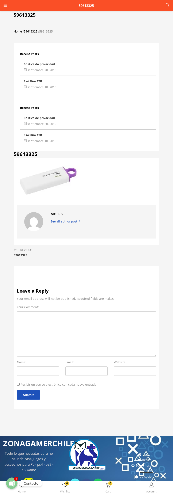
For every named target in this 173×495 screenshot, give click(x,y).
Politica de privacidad (39, 64)
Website (119, 362)
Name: (21, 362)
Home (18, 31)
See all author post (64, 221)
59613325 (30, 31)
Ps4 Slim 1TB (33, 81)
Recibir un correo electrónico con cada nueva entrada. (58, 384)
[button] (108, 488)
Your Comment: (28, 307)
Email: (69, 362)
